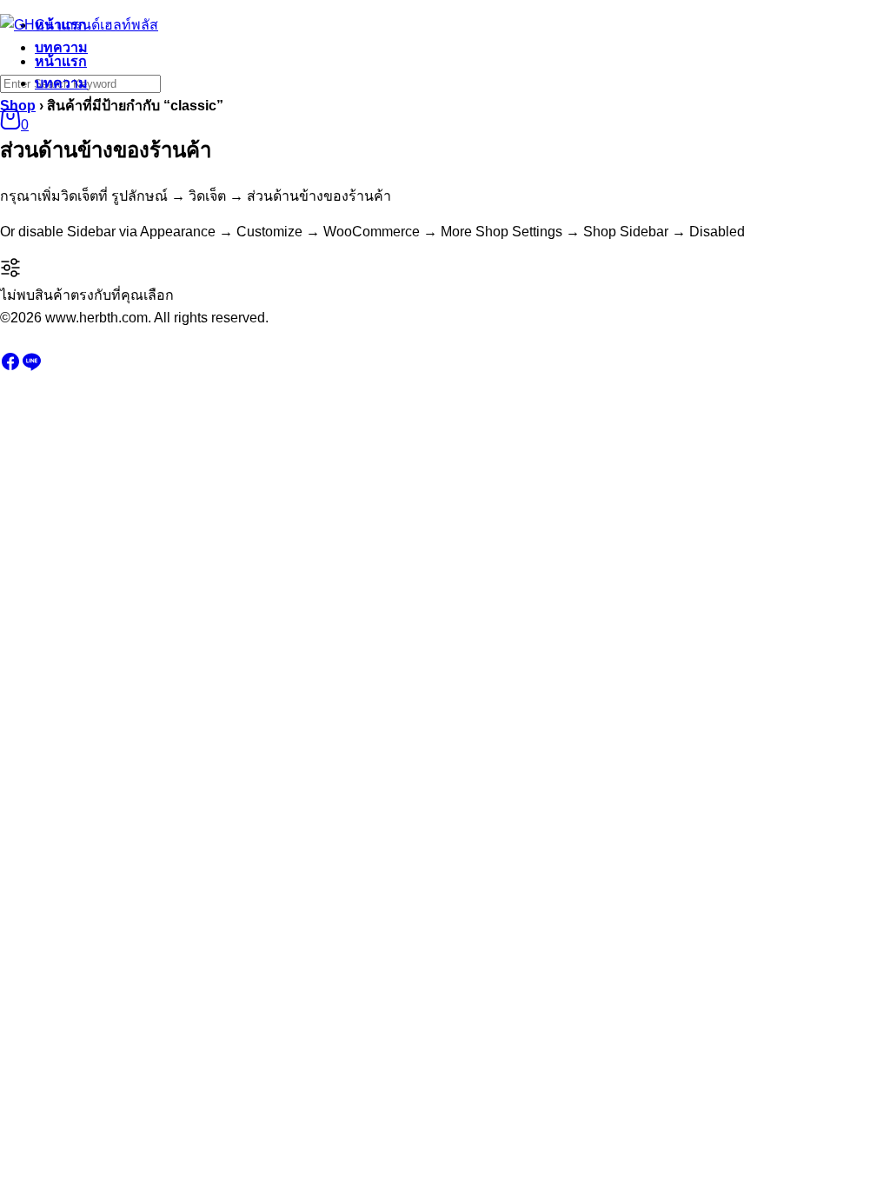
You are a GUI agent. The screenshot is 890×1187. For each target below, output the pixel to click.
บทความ (61, 83)
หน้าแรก (61, 61)
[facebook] (10, 367)
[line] (31, 367)
